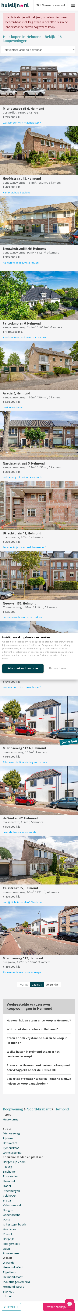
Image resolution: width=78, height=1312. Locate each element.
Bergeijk (8, 1239)
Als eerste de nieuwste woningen (22, 972)
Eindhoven (9, 1171)
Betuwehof (10, 1143)
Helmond (9, 1181)
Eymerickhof (11, 1148)
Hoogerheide (11, 1244)
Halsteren (9, 1229)
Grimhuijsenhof (12, 1152)
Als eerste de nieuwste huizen (21, 262)
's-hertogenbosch (14, 1224)
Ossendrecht (11, 1215)
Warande (9, 1262)
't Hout (7, 1296)
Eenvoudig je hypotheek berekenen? (24, 547)
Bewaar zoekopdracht (59, 1307)
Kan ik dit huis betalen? (16, 192)
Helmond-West (13, 1267)
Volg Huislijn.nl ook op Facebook (22, 477)
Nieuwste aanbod (50, 5)
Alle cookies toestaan (23, 668)
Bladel (7, 1186)
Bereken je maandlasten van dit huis (25, 337)
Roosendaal (10, 1176)
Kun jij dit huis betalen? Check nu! (22, 902)
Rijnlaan (8, 1138)
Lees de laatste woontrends (19, 832)
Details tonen (57, 668)
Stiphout (8, 1291)
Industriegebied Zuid (16, 1282)
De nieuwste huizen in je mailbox (22, 617)
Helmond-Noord (13, 1286)
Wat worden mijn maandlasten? (22, 122)
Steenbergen (11, 1191)
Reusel (7, 1234)
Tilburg (7, 1166)
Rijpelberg (9, 1272)
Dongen (8, 1210)
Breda (7, 1200)
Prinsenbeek (11, 1253)
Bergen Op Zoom (14, 1162)
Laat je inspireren (13, 407)
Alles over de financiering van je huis (25, 762)
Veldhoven (9, 1195)
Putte (6, 1220)
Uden (6, 1248)
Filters (12, 1307)
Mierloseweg (11, 1133)
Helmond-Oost (13, 1277)
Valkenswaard (12, 1205)
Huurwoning (11, 1119)
